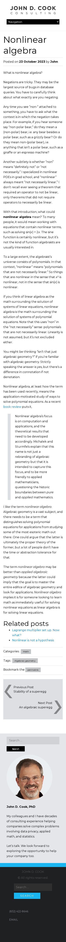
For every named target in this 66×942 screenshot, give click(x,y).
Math (26, 651)
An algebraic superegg (35, 707)
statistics (28, 836)
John (54, 61)
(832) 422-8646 (18, 911)
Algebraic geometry (25, 660)
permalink (32, 669)
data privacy (29, 831)
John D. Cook (33, 872)
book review (12, 407)
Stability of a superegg (30, 691)
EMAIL (13, 919)
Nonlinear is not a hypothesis (33, 640)
